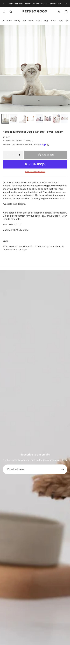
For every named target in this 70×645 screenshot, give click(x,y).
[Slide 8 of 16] (64, 118)
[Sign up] (62, 469)
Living (17, 20)
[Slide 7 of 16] (56, 118)
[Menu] (3, 11)
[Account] (59, 11)
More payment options (35, 171)
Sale (60, 20)
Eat (24, 20)
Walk (31, 20)
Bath (53, 20)
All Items (7, 20)
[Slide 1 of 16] (5, 118)
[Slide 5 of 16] (39, 118)
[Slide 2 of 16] (13, 118)
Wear (38, 20)
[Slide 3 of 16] (22, 118)
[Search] (10, 11)
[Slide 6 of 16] (47, 118)
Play (46, 20)
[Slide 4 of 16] (30, 118)
